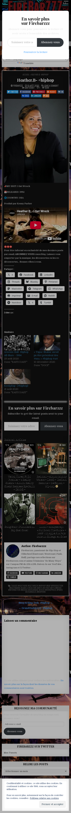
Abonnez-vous (50, 42)
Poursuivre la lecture (35, 52)
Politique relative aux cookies (44, 798)
